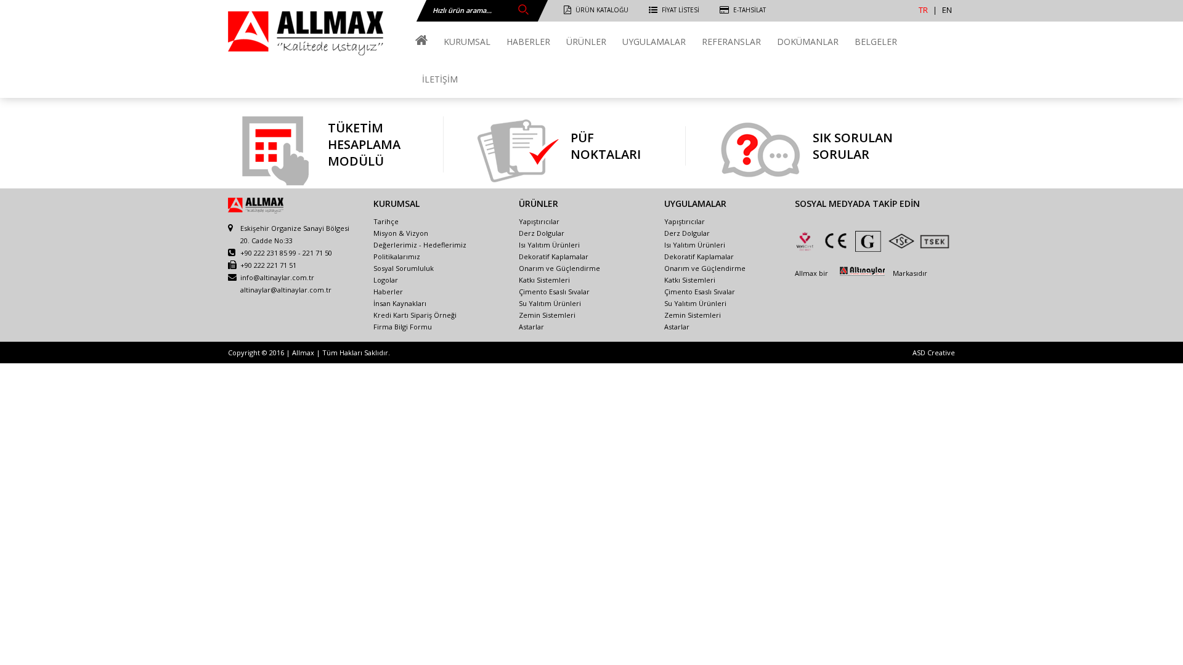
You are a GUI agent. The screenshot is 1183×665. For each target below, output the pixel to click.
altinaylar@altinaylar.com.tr (285, 289)
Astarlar (531, 326)
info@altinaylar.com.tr (277, 277)
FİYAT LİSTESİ (680, 10)
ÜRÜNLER (586, 41)
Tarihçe (386, 221)
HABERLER (528, 41)
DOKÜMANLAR (808, 41)
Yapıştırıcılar (539, 221)
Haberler (388, 291)
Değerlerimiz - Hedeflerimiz (419, 244)
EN (947, 9)
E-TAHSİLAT (749, 10)
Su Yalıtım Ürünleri (550, 303)
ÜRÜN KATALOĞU (601, 10)
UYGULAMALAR (654, 41)
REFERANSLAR (731, 41)
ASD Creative (934, 352)
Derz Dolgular (541, 233)
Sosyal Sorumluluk (403, 268)
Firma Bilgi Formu (402, 326)
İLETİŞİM (440, 79)
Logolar (385, 279)
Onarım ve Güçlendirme (559, 268)
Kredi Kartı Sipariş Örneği (415, 315)
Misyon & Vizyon (400, 233)
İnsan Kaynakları (399, 303)
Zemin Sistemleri (547, 315)
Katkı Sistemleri (544, 279)
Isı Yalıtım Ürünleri (549, 244)
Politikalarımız (396, 256)
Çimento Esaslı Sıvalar (554, 291)
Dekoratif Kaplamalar (553, 256)
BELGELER (876, 41)
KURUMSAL (467, 41)
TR (923, 9)
